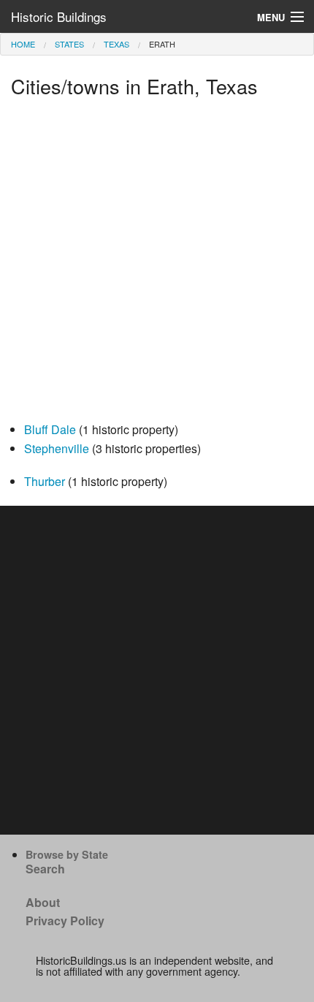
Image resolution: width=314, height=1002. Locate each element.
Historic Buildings (59, 16)
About (43, 902)
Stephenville (56, 448)
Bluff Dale (50, 429)
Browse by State (67, 854)
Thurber (44, 481)
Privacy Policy (65, 920)
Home (23, 44)
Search (45, 868)
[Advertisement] (157, 263)
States (69, 44)
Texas (116, 44)
